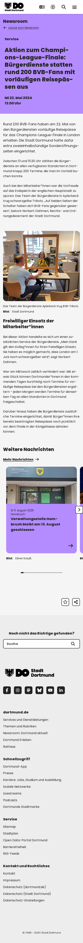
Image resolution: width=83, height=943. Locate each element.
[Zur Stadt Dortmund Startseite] (14, 7)
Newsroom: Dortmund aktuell (25, 733)
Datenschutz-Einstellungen (23, 900)
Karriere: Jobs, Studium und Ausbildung (32, 780)
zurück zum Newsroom (23, 28)
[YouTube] (50, 690)
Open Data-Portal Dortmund (25, 840)
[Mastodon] (28, 690)
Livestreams (12, 793)
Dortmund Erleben (17, 740)
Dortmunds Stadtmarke (21, 807)
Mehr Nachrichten (18, 459)
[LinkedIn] (61, 690)
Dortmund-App (15, 766)
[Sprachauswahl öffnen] (42, 7)
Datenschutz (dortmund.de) (24, 887)
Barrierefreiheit (14, 847)
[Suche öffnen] (63, 7)
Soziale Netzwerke (17, 786)
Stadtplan (10, 833)
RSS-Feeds (11, 853)
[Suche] (73, 644)
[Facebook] (7, 690)
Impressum (11, 880)
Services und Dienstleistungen (25, 720)
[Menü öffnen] (74, 7)
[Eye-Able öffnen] (53, 7)
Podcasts (10, 800)
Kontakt (9, 873)
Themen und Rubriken (19, 726)
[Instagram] (18, 690)
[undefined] (79, 510)
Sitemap (9, 826)
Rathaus (9, 746)
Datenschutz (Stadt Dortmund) (27, 894)
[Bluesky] (39, 690)
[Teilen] (76, 602)
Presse (8, 773)
